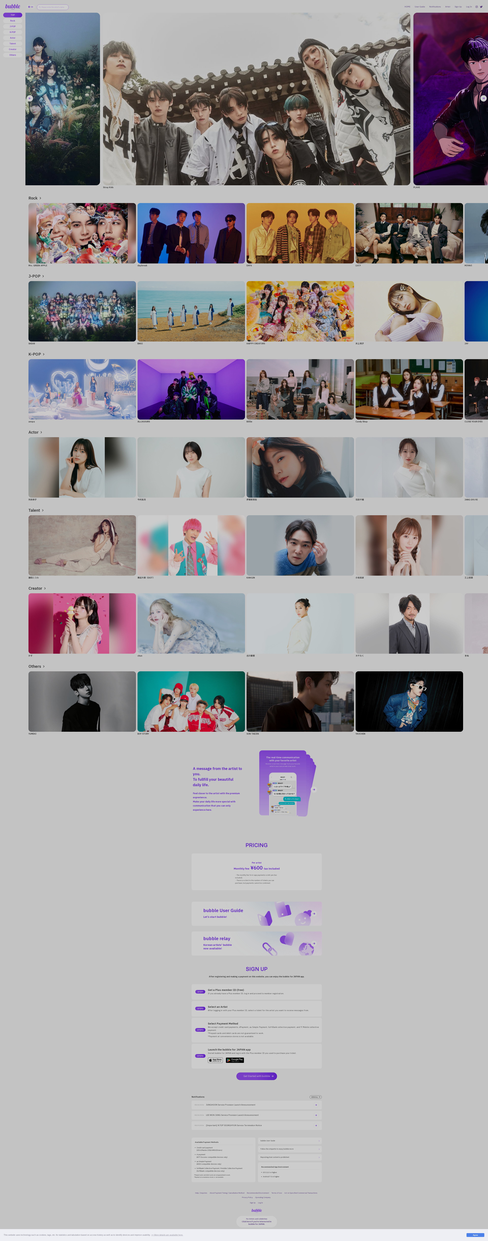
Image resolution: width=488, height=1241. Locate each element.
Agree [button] (475, 1235)
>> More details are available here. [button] (167, 1235)
